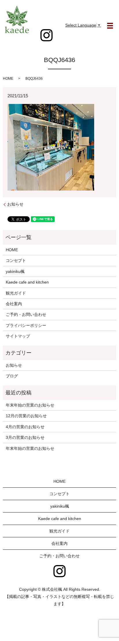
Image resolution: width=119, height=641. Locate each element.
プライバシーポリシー (26, 325)
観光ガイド (16, 293)
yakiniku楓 (15, 271)
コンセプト (16, 260)
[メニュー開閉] (110, 26)
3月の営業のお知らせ (25, 437)
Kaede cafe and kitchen (27, 282)
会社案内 (14, 303)
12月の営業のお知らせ (26, 415)
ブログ (12, 376)
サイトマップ (18, 336)
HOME (8, 79)
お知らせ (15, 204)
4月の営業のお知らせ (25, 426)
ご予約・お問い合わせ (26, 314)
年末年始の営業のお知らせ (30, 405)
